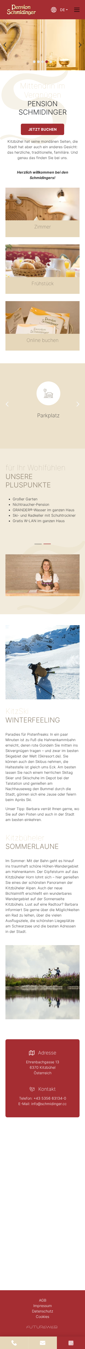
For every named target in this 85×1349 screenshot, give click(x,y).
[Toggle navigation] (76, 9)
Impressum (42, 1305)
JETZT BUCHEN (42, 129)
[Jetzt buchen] (71, 1343)
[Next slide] (80, 45)
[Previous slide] (5, 45)
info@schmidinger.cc (49, 1103)
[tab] (34, 61)
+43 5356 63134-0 (50, 1098)
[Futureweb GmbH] (42, 1327)
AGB (42, 1300)
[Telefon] (14, 1343)
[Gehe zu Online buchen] (42, 326)
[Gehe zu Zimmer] (42, 212)
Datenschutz (42, 1311)
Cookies (42, 1316)
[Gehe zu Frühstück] (42, 269)
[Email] (42, 1343)
